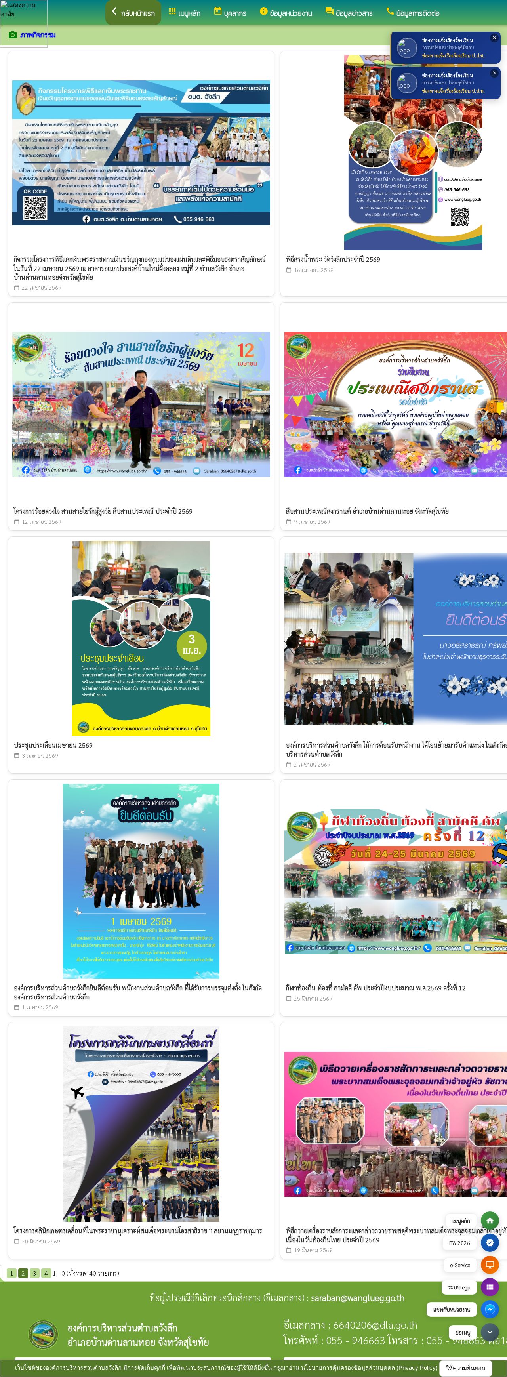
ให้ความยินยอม (466, 1368)
